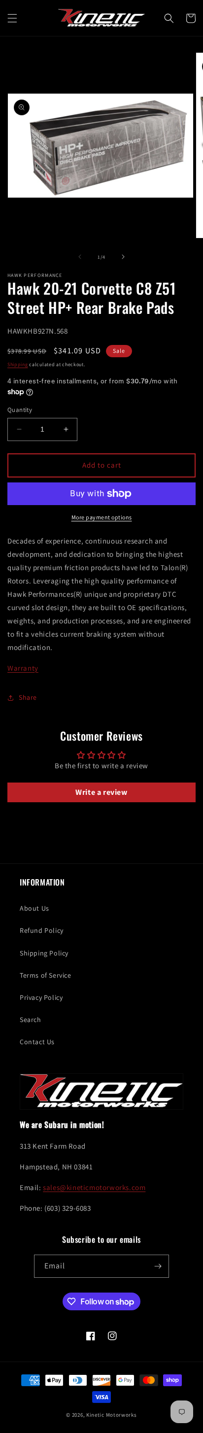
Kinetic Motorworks (111, 1414)
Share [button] (28, 697)
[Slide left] (80, 257)
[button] (12, 18)
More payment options (101, 517)
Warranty (22, 668)
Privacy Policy (41, 997)
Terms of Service (45, 975)
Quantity (19, 410)
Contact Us (37, 1041)
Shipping (17, 364)
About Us (34, 908)
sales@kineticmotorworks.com (94, 1187)
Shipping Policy (44, 953)
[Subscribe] (158, 1266)
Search (30, 1019)
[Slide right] (123, 257)
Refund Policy (42, 930)
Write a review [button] (101, 792)
